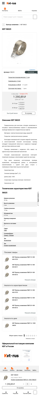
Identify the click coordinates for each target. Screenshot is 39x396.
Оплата (12, 370)
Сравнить (5, 393)
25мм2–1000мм (9, 235)
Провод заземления (10, 245)
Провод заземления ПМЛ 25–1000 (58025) (23, 379)
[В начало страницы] (35, 392)
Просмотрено (27, 393)
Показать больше (30, 280)
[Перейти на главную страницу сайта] (15, 3)
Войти (20, 10)
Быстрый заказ (12, 113)
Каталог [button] (5, 370)
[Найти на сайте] (35, 17)
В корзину (28, 113)
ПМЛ (5, 230)
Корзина (34, 10)
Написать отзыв (30, 338)
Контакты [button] (5, 10)
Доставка (19, 370)
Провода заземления (12, 24)
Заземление (7, 240)
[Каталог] (3, 3)
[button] (18, 63)
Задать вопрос (38, 198)
